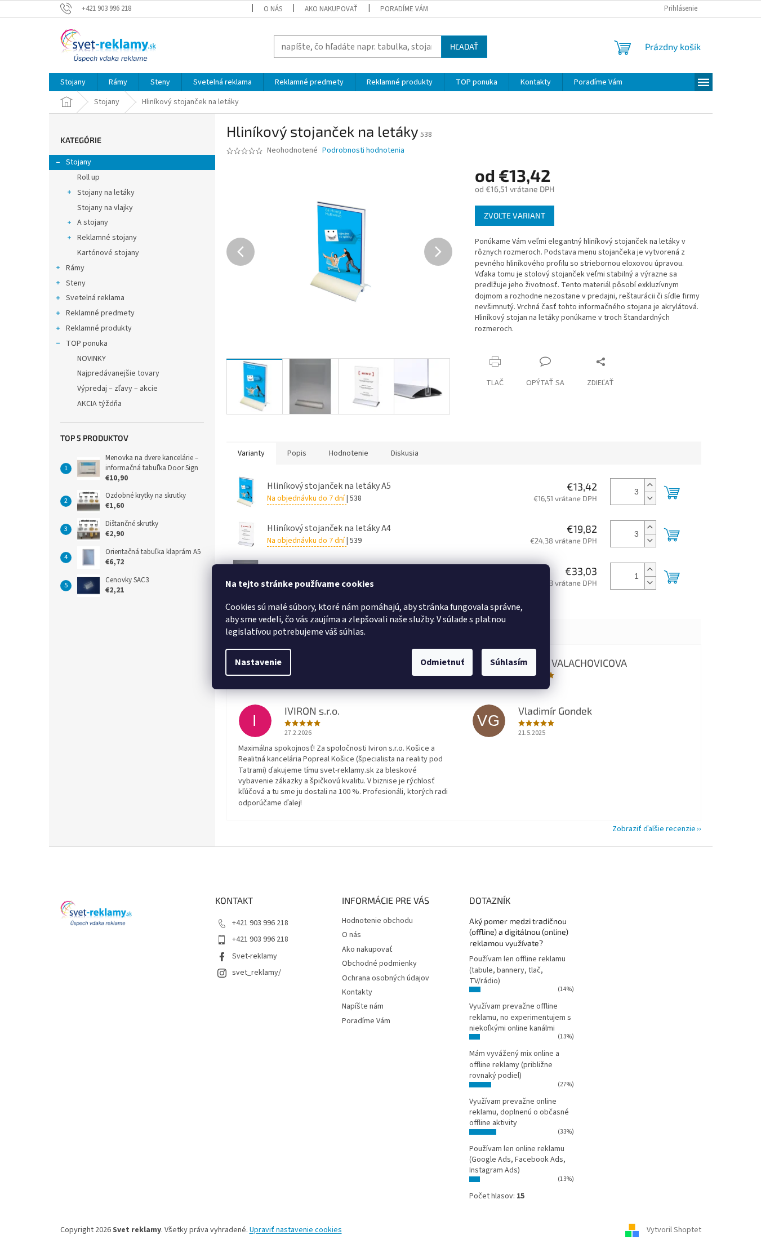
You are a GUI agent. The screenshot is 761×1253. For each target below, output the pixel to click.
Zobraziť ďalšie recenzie (654, 829)
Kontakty (357, 992)
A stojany (92, 222)
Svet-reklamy (254, 956)
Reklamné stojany (107, 237)
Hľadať (464, 46)
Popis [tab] (296, 453)
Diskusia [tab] (405, 453)
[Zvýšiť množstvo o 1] (650, 485)
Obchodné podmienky (379, 963)
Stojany (78, 162)
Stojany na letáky (106, 192)
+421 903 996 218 (260, 923)
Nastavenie (258, 662)
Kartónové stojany (108, 252)
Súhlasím (509, 662)
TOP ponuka (87, 343)
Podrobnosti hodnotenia (363, 150)
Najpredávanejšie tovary (118, 373)
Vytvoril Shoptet (674, 1230)
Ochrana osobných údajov (385, 978)
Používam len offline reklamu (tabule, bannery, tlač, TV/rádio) (517, 970)
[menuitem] (73, 82)
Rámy (75, 268)
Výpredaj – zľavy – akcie (117, 388)
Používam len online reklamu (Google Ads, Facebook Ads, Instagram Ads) (517, 1159)
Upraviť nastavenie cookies (296, 1230)
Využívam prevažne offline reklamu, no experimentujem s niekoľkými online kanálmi (520, 1017)
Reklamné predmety (100, 313)
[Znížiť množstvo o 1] (650, 498)
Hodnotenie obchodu (377, 920)
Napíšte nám (363, 1006)
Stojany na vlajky (105, 207)
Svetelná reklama (95, 298)
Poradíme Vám (404, 9)
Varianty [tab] (251, 453)
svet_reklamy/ (256, 972)
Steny (76, 283)
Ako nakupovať (331, 9)
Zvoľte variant (514, 215)
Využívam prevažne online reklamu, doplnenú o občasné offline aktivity (519, 1112)
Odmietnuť (442, 662)
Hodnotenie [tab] (348, 453)
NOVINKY (91, 358)
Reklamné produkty (99, 328)
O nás (273, 9)
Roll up (88, 177)
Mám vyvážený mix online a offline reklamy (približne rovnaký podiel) (514, 1064)
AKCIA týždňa (99, 403)
